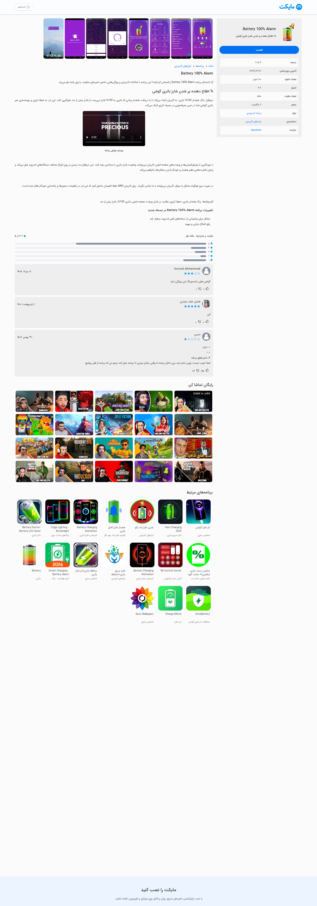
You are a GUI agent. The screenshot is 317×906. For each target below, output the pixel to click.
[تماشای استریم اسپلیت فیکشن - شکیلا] (114, 425)
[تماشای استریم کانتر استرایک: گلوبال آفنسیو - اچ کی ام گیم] (193, 425)
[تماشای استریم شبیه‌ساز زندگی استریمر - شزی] (153, 472)
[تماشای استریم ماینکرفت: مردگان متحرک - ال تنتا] (153, 449)
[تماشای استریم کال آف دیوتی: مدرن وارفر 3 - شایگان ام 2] (114, 472)
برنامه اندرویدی (254, 113)
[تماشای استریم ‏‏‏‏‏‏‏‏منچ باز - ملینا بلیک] (153, 425)
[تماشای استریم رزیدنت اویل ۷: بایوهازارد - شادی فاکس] (74, 449)
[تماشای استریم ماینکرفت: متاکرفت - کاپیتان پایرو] (114, 402)
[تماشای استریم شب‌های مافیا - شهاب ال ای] (193, 449)
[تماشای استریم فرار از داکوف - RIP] (74, 472)
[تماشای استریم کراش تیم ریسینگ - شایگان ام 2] (34, 449)
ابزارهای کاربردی (253, 122)
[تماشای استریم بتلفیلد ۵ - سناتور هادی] (74, 425)
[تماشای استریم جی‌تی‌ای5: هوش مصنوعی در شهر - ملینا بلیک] (34, 472)
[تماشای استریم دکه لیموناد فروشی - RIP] (114, 449)
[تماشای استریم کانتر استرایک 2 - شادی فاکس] (34, 402)
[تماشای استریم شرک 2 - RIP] (153, 402)
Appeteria (256, 130)
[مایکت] (290, 10)
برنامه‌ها (200, 66)
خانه (210, 66)
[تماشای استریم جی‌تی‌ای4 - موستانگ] (193, 472)
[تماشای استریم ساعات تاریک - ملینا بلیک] (193, 402)
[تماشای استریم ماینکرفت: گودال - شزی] (34, 425)
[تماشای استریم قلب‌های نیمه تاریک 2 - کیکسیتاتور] (74, 402)
